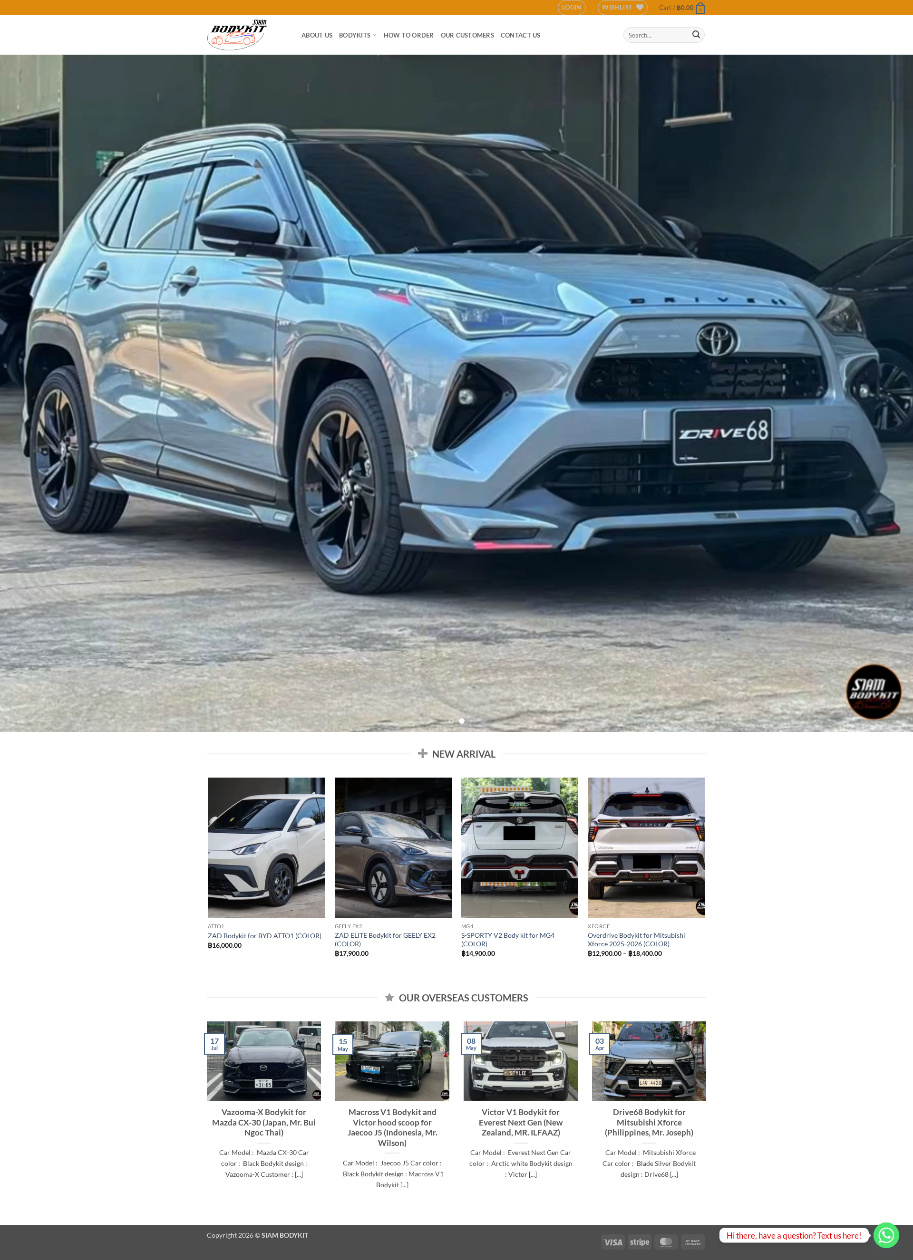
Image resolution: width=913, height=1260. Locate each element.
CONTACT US (521, 35)
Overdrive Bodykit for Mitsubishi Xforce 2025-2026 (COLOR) (636, 939)
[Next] (882, 393)
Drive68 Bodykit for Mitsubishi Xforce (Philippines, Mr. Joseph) (649, 1122)
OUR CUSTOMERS (467, 35)
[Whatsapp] (886, 1235)
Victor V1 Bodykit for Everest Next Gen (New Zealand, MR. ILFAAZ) (521, 1122)
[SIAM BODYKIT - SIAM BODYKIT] (247, 35)
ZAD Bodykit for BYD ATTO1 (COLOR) (264, 936)
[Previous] (30, 393)
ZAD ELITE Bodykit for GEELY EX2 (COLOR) (385, 939)
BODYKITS (354, 35)
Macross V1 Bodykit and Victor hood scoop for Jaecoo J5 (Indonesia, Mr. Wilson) (392, 1127)
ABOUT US (316, 35)
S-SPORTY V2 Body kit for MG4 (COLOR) (507, 939)
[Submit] (696, 35)
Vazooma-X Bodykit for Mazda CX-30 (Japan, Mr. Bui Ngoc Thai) (264, 1122)
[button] (572, 7)
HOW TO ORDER (409, 35)
